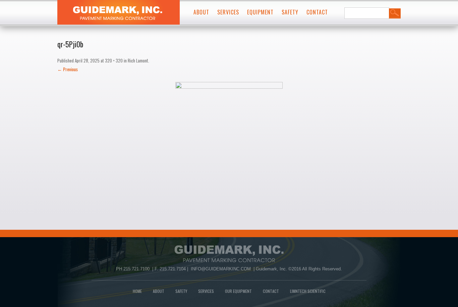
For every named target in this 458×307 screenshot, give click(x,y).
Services (228, 12)
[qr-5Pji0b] (229, 135)
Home (137, 291)
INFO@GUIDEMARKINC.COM (221, 268)
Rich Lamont (138, 60)
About (201, 12)
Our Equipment (238, 291)
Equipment (260, 12)
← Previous (67, 69)
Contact (317, 12)
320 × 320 (114, 60)
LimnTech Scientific (308, 291)
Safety (290, 12)
